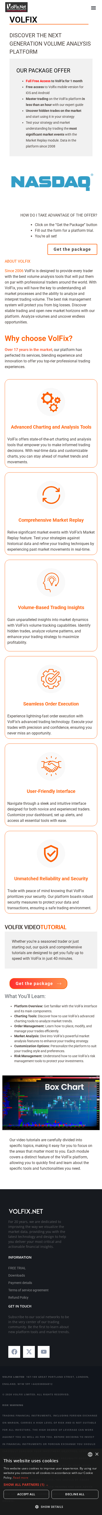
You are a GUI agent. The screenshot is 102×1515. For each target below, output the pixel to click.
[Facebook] (14, 1352)
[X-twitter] (29, 1352)
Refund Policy (18, 1297)
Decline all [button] (74, 1494)
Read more (20, 1478)
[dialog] (51, 1482)
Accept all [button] (26, 1494)
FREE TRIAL (17, 1268)
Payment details (20, 1283)
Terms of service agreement (28, 1290)
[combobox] (90, 1454)
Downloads (16, 1275)
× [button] (96, 1454)
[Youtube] (44, 1352)
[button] (93, 8)
